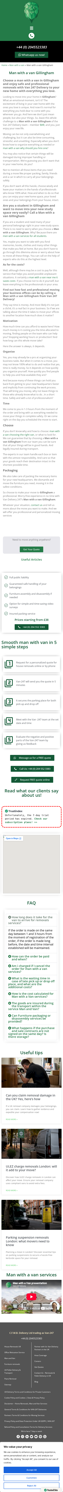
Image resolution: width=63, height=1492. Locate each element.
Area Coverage (40, 1355)
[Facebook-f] (18, 1436)
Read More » (11, 1119)
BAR (42, 124)
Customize (31, 1478)
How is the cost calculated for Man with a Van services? (33, 995)
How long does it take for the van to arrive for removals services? (30, 920)
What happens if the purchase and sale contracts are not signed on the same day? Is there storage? (31, 1032)
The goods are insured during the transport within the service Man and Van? (30, 1006)
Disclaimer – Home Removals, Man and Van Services (25, 1403)
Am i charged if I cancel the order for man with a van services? (29, 969)
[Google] (44, 1436)
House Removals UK (12, 1346)
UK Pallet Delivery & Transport (12, 1371)
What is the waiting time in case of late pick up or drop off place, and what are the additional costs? (31, 982)
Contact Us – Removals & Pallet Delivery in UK (44, 1374)
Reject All (31, 1485)
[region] (31, 1467)
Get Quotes (39, 1367)
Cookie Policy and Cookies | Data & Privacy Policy (24, 1398)
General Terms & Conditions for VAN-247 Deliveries (25, 1409)
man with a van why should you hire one (25, 148)
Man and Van (9, 1358)
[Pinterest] (40, 1436)
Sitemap (7, 1384)
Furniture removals (12, 1364)
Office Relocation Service (14, 1352)
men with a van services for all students (24, 236)
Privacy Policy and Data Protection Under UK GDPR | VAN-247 (29, 1421)
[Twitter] (31, 1436)
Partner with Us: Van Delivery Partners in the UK (46, 1348)
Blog (36, 1381)
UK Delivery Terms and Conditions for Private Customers (27, 1392)
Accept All (31, 1470)
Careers (37, 1361)
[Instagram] (22, 1436)
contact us (36, 505)
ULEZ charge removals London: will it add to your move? (31, 1168)
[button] (31, 28)
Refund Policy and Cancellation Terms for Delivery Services (28, 1427)
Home (4, 65)
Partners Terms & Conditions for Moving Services (24, 1415)
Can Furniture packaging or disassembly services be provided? (29, 1018)
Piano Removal (10, 1379)
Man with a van (16, 65)
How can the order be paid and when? (30, 957)
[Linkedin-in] (27, 1436)
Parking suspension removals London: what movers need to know (28, 1241)
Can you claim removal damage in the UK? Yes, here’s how (30, 1097)
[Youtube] (36, 1436)
